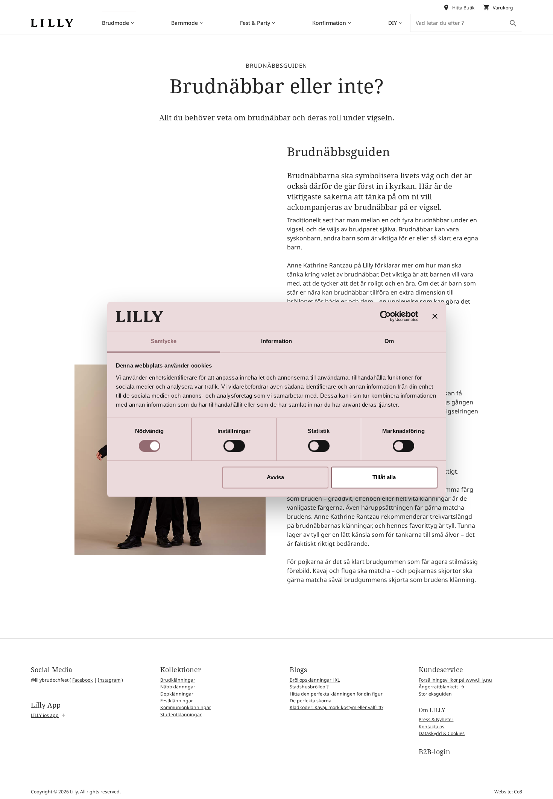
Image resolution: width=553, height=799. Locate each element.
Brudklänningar (177, 680)
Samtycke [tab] (164, 341)
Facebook (82, 680)
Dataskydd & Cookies (442, 733)
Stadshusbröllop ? (309, 687)
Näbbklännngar (177, 687)
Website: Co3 (508, 791)
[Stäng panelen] (435, 316)
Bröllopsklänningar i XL (315, 680)
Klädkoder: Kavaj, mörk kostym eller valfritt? (336, 707)
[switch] (234, 446)
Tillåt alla (384, 477)
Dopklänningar (176, 694)
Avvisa (275, 477)
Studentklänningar (181, 714)
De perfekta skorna (310, 700)
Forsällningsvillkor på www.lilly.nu (455, 680)
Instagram (109, 680)
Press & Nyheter (436, 719)
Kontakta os (431, 726)
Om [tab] (389, 341)
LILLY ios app (45, 715)
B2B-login (434, 751)
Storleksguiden (435, 694)
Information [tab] (276, 341)
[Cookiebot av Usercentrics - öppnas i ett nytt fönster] (385, 316)
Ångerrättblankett (438, 687)
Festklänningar (176, 700)
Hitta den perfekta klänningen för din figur (336, 694)
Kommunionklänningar (185, 707)
